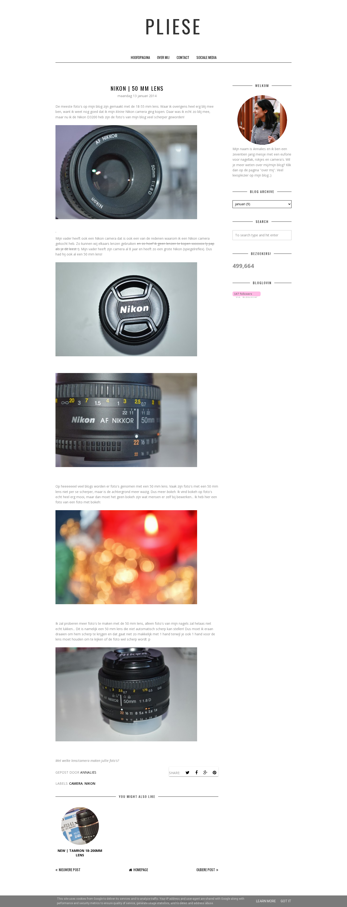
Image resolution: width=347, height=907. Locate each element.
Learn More (266, 901)
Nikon (90, 783)
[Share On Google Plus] (205, 772)
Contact (183, 57)
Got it (286, 901)
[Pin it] (214, 772)
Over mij (163, 57)
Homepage (140, 869)
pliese (173, 26)
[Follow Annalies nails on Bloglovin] (247, 296)
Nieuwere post (69, 869)
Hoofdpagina (140, 57)
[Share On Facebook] (196, 772)
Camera (76, 783)
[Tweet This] (187, 772)
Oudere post (205, 869)
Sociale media (206, 57)
